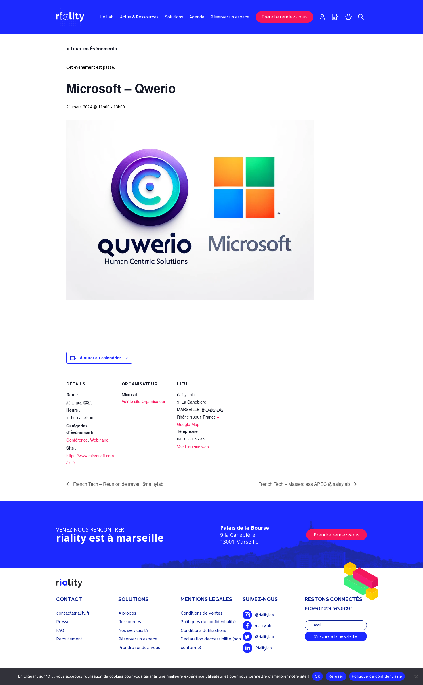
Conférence (77, 440)
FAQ (60, 630)
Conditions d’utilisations (203, 630)
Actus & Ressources (139, 17)
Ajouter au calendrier (100, 357)
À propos (127, 613)
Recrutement (69, 639)
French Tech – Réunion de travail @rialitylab (117, 484)
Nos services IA (133, 630)
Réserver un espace (230, 17)
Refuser (336, 676)
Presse (63, 621)
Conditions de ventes (201, 613)
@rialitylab (264, 614)
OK (317, 676)
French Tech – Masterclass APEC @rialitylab (304, 484)
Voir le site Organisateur (143, 401)
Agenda (196, 17)
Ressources (130, 621)
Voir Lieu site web (193, 447)
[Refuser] (416, 676)
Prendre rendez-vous (285, 17)
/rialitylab (263, 625)
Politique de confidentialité (377, 676)
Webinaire (99, 440)
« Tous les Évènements (91, 48)
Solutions (174, 17)
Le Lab (107, 17)
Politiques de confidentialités (209, 621)
